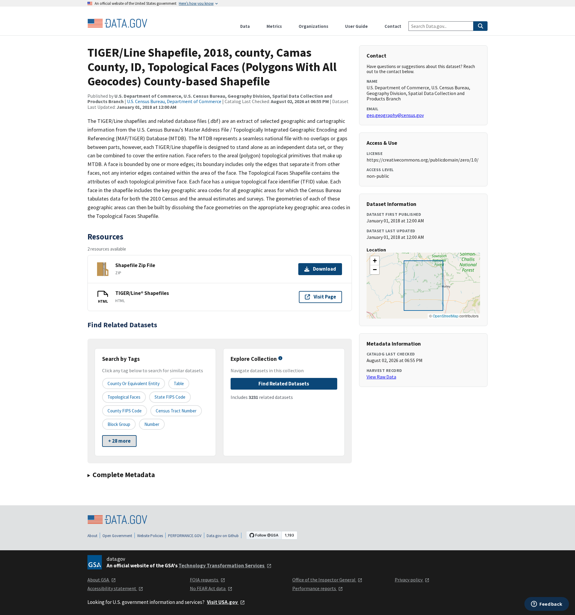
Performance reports (314, 588)
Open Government (117, 535)
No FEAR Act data (208, 588)
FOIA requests (204, 580)
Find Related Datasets (283, 383)
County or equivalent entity (134, 383)
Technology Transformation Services (221, 565)
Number (151, 424)
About (92, 535)
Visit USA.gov (223, 602)
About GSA (98, 580)
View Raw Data (381, 377)
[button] (374, 260)
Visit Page (325, 296)
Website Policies (150, 535)
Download (324, 269)
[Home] (117, 23)
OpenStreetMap (446, 315)
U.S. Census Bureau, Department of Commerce (174, 101)
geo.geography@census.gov (395, 115)
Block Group (119, 424)
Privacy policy (409, 580)
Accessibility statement (112, 588)
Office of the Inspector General (324, 580)
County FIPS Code (125, 411)
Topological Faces (124, 397)
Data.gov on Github (223, 535)
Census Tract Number (176, 411)
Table (179, 383)
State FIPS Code (170, 397)
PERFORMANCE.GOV (185, 535)
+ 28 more (119, 441)
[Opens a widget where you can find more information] (546, 604)
